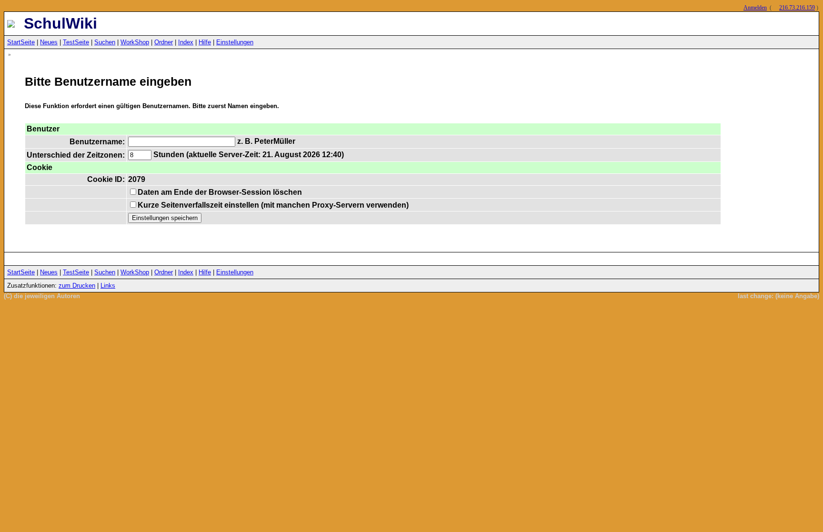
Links (107, 285)
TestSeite (76, 42)
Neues (49, 42)
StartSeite (21, 42)
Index (185, 42)
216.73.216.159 (797, 7)
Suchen (104, 42)
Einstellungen (234, 42)
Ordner (163, 42)
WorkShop (134, 42)
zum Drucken (77, 285)
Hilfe (205, 42)
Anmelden (755, 7)
